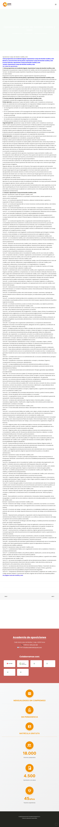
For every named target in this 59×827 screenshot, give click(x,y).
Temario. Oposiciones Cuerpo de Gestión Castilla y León (19, 64)
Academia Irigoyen (41, 33)
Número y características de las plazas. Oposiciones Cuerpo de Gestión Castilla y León (28, 60)
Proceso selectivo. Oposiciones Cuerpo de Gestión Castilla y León (21, 62)
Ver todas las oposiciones (10, 66)
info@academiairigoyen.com (32, 647)
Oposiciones (29, 33)
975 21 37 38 (34, 645)
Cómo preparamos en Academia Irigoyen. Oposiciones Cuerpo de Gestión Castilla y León (28, 58)
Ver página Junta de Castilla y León (13, 575)
